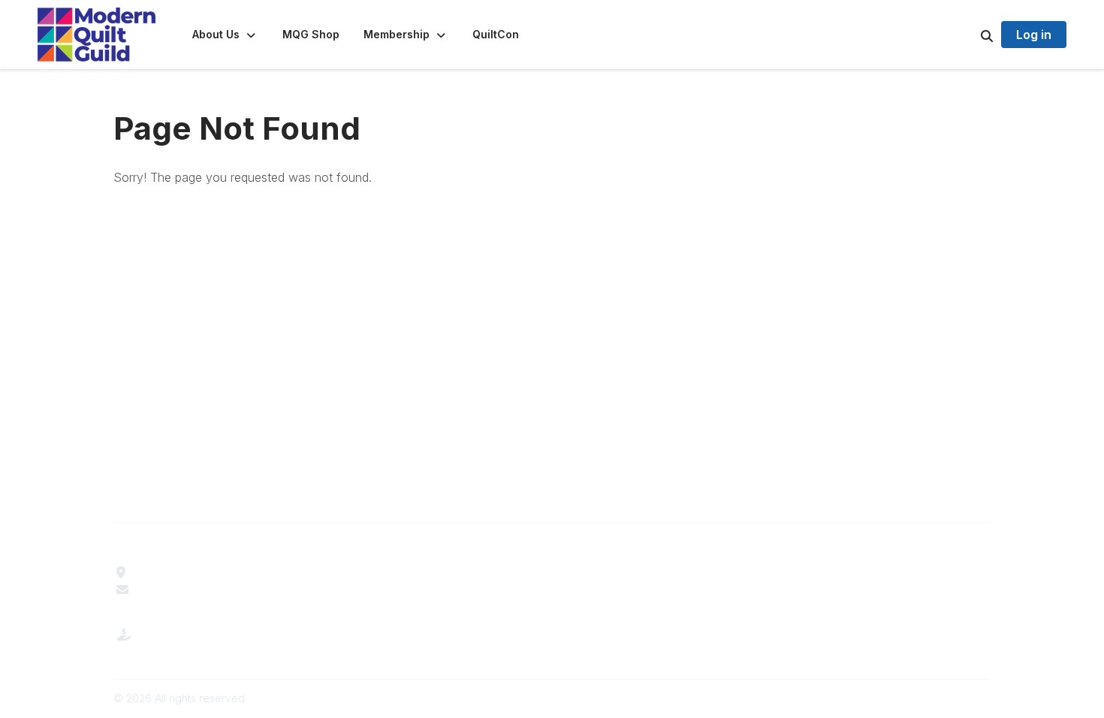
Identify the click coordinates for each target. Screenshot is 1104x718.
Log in (1033, 34)
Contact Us (166, 589)
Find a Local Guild (184, 572)
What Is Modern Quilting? (407, 589)
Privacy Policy (822, 606)
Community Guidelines (843, 572)
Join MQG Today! (387, 606)
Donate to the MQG (189, 646)
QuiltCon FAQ (598, 606)
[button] (225, 34)
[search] (968, 34)
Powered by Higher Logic (927, 698)
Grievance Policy (829, 589)
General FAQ (373, 623)
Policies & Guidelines (617, 589)
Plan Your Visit (600, 572)
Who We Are (373, 572)
